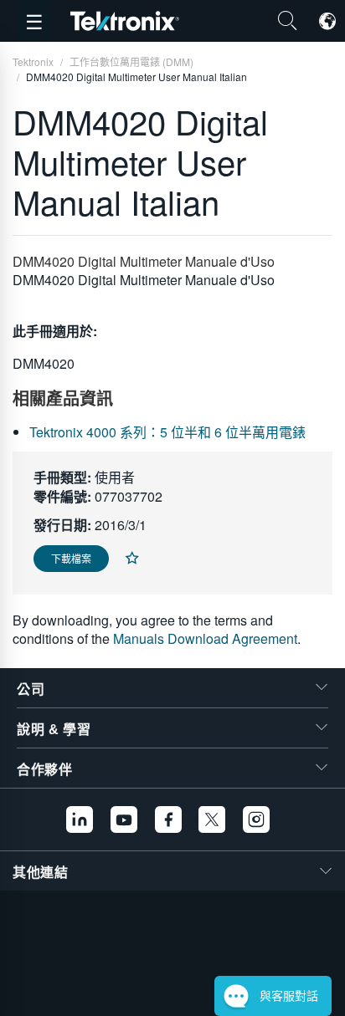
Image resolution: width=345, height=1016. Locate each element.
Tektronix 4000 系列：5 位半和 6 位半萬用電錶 (167, 432)
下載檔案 (71, 558)
